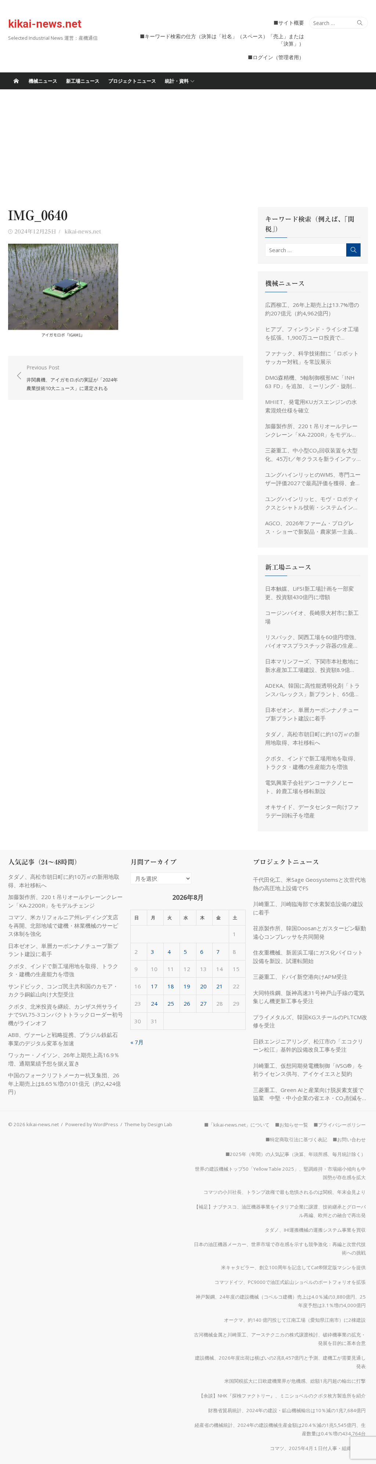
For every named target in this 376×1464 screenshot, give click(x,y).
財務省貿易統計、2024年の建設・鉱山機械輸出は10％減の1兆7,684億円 (287, 1410)
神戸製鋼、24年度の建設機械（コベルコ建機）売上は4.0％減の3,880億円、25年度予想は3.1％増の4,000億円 (281, 1301)
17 (154, 986)
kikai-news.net (45, 23)
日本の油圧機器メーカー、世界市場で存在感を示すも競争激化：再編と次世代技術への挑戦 (280, 1248)
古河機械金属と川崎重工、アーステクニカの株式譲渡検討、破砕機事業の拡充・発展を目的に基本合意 (280, 1338)
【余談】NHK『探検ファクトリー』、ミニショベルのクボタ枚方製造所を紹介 (282, 1395)
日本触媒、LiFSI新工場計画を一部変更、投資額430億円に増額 (309, 593)
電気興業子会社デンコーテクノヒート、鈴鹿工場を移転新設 (309, 787)
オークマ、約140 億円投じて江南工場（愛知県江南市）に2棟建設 (295, 1320)
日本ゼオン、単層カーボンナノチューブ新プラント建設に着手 (312, 714)
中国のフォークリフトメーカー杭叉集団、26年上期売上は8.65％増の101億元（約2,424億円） (64, 1083)
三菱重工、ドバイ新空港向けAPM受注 (300, 976)
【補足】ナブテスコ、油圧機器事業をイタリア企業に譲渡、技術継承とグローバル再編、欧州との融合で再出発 (280, 1210)
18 (170, 986)
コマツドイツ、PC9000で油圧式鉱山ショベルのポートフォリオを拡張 (290, 1282)
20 (203, 986)
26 (187, 1003)
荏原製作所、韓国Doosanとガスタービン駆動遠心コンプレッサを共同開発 (309, 932)
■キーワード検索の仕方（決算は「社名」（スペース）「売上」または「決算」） (222, 40)
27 (203, 1003)
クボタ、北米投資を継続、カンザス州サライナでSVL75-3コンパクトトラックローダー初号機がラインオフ (65, 1015)
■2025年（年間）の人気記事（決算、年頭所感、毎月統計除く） (295, 1154)
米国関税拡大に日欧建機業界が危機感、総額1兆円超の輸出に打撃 (295, 1381)
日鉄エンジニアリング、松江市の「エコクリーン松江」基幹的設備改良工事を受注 (308, 1045)
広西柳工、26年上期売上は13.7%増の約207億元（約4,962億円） (312, 309)
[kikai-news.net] (16, 80)
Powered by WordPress (91, 1124)
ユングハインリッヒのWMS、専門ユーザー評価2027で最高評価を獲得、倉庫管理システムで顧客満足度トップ (313, 479)
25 (170, 1003)
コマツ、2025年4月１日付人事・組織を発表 (318, 1448)
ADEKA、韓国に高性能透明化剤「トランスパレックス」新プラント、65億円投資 (312, 690)
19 (187, 986)
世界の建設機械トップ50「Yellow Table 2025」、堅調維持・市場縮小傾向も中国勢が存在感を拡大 (280, 1173)
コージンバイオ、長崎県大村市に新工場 (312, 617)
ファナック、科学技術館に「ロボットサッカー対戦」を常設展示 (312, 357)
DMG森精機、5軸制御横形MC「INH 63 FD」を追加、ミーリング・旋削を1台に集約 (313, 382)
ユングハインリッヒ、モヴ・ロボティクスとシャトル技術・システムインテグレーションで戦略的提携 (312, 503)
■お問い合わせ (349, 1139)
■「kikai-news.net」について (237, 1124)
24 (154, 1003)
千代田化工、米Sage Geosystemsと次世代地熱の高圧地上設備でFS (309, 884)
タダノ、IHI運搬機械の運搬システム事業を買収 (315, 1230)
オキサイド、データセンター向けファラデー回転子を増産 (312, 811)
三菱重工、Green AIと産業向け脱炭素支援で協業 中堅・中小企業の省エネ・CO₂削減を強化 (310, 1094)
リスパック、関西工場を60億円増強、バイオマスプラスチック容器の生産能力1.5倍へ (312, 641)
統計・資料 (177, 81)
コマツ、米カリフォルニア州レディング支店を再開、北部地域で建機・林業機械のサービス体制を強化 (63, 925)
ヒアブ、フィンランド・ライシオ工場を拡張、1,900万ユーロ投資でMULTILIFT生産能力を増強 (312, 333)
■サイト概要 (289, 22)
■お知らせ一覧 (291, 1124)
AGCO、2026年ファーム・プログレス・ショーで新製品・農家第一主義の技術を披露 (312, 527)
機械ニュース (43, 81)
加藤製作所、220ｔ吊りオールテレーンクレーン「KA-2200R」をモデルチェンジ (311, 430)
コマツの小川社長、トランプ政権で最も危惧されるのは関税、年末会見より (284, 1192)
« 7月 (137, 1042)
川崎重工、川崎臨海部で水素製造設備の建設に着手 (308, 908)
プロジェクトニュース (132, 81)
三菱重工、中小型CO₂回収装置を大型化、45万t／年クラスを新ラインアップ (311, 455)
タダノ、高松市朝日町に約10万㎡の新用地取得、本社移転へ (312, 738)
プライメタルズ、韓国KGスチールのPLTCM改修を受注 (310, 1021)
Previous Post (72, 377)
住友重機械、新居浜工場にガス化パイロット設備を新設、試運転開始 (308, 956)
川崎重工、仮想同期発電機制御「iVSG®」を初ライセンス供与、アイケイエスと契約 (308, 1070)
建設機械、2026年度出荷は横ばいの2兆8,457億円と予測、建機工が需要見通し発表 (280, 1362)
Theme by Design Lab (148, 1124)
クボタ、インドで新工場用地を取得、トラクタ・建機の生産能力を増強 (312, 762)
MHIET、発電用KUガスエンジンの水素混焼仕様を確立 (311, 406)
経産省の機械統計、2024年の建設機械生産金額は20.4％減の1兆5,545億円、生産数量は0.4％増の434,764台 (280, 1429)
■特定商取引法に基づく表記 (296, 1139)
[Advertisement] (188, 144)
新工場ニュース (83, 81)
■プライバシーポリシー (340, 1124)
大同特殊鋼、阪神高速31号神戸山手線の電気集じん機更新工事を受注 (308, 997)
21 (219, 986)
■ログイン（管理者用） (276, 57)
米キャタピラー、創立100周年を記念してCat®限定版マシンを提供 (293, 1267)
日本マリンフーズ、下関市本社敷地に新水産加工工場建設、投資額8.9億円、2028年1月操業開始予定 (312, 666)
